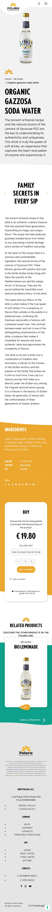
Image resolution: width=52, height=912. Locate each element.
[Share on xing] (29, 484)
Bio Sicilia (18, 79)
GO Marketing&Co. (37, 905)
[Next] (44, 720)
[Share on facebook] (5, 484)
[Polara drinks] (7, 3)
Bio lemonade (26, 647)
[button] (46, 3)
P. (27, 880)
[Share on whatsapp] (22, 484)
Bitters (27, 860)
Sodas (23, 469)
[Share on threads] (12, 484)
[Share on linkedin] (19, 484)
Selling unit (26, 545)
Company (27, 828)
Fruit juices (27, 853)
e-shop (15, 775)
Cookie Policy (27, 809)
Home (8, 79)
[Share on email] (33, 484)
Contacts (27, 831)
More (25, 707)
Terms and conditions (27, 834)
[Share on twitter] (9, 484)
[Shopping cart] (37, 3)
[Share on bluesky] (26, 484)
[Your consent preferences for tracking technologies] (47, 907)
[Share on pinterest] (15, 484)
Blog (27, 824)
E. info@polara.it (27, 876)
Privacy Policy (27, 805)
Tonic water (27, 857)
